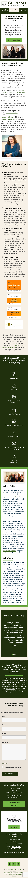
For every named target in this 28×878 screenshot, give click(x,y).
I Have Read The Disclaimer (13, 767)
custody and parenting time (9, 119)
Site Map (13, 872)
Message (5, 742)
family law (18, 497)
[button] (4, 9)
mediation (14, 113)
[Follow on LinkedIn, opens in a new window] (18, 864)
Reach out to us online (17, 686)
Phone (4, 733)
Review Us (14, 827)
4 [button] (15, 654)
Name (4, 716)
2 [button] (13, 654)
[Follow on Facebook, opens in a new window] (10, 864)
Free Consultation (14, 40)
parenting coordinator (9, 551)
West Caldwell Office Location (14, 804)
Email (4, 725)
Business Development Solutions (13, 874)
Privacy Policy (19, 872)
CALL (24, 10)
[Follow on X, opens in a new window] (14, 864)
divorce (8, 113)
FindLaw (14, 876)
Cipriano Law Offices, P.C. (14, 869)
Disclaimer (5, 763)
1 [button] (12, 654)
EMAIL (15, 10)
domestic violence (7, 117)
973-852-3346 (10, 689)
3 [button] (14, 654)
